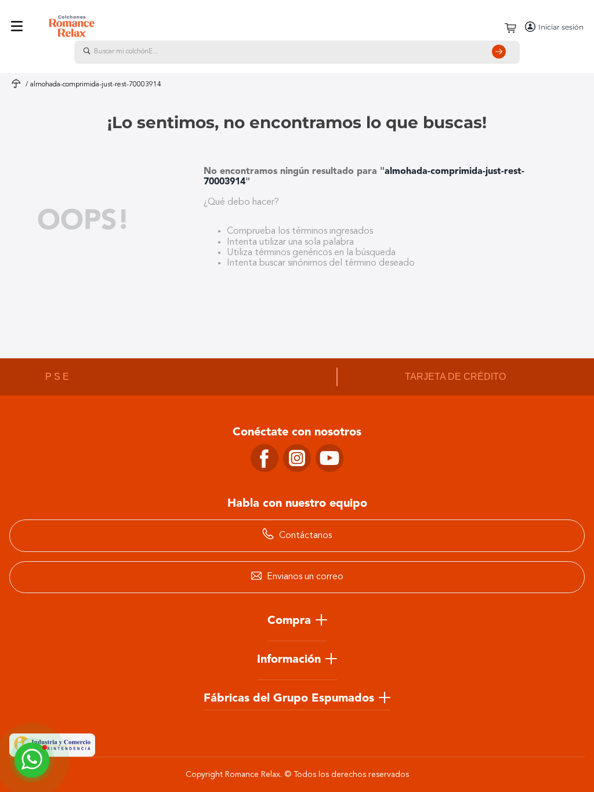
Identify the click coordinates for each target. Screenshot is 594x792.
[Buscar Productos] (501, 52)
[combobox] (297, 52)
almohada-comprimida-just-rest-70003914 (95, 84)
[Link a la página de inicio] (16, 85)
